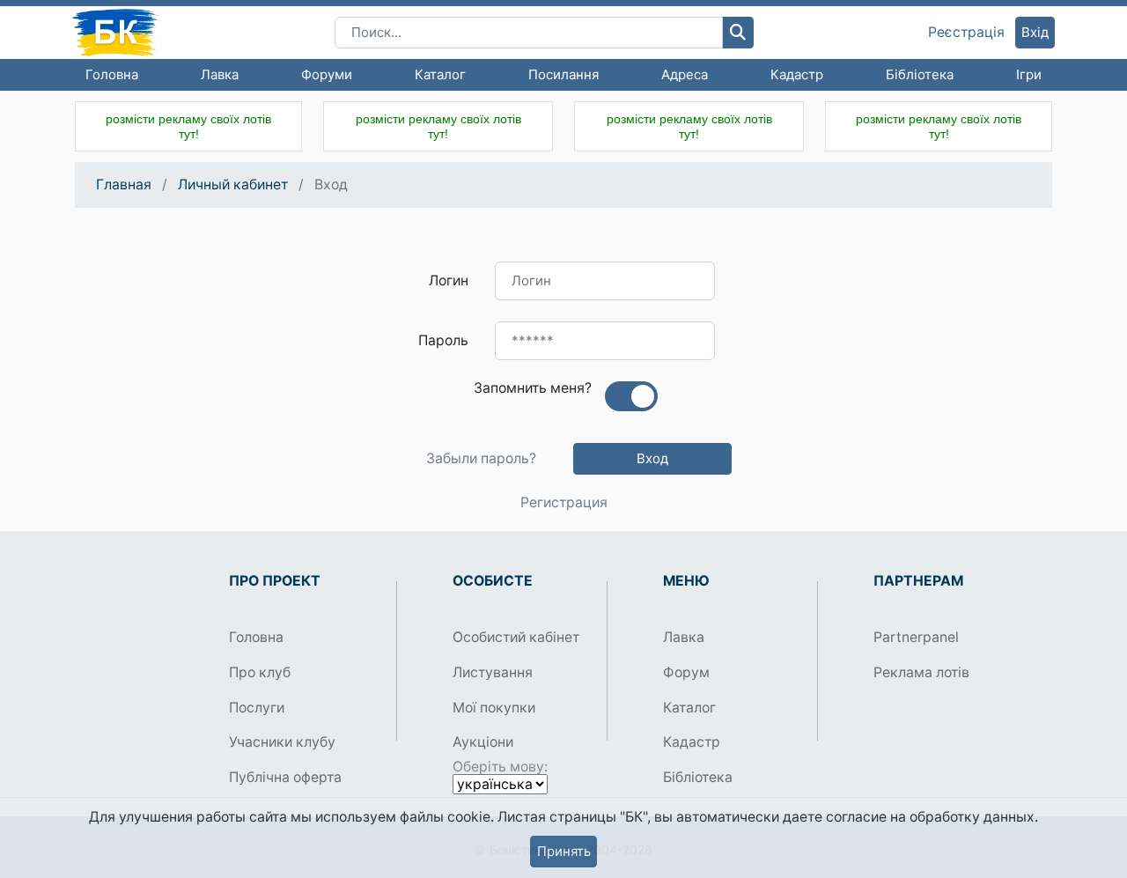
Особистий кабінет (516, 637)
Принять (564, 851)
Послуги (256, 707)
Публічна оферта (285, 777)
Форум (686, 672)
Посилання (563, 74)
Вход (652, 458)
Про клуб (260, 672)
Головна (111, 74)
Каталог (440, 74)
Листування (493, 672)
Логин (448, 280)
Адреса (684, 74)
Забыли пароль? (481, 459)
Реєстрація (966, 33)
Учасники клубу (282, 742)
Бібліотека (920, 74)
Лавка (220, 74)
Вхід (1035, 32)
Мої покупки (494, 707)
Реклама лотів (921, 672)
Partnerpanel (916, 637)
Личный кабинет (233, 184)
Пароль (443, 340)
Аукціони (483, 742)
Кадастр (796, 74)
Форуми (326, 74)
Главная (123, 184)
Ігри (1029, 74)
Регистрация (564, 503)
